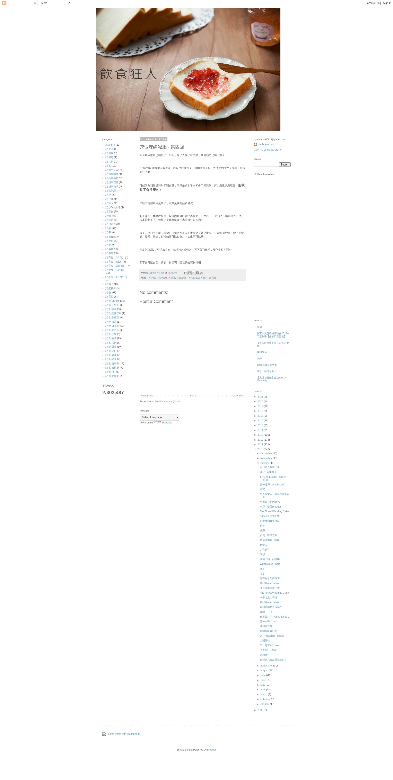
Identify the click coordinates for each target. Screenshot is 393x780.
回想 (262, 554)
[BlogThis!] (189, 273)
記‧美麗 (212, 277)
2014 (260, 430)
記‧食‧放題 (110, 321)
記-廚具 (109, 148)
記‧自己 (109, 284)
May (263, 684)
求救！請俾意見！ (267, 371)
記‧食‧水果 (110, 334)
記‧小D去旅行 (112, 207)
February (265, 699)
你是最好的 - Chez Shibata (274, 616)
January (265, 704)
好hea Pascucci (268, 621)
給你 (262, 525)
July (262, 675)
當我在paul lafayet (270, 583)
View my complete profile (268, 149)
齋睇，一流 (266, 611)
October (265, 463)
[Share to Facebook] (197, 273)
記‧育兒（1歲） (113, 261)
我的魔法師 (266, 626)
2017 (260, 415)
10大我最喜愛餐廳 (267, 365)
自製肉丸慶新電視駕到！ (273, 659)
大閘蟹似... (266, 640)
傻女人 (263, 545)
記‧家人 (109, 203)
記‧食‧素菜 (110, 355)
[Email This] (186, 273)
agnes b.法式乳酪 (269, 516)
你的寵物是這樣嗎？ (271, 607)
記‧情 (108, 215)
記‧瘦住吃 (110, 236)
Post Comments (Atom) (167, 401)
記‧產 (108, 232)
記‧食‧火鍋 (110, 342)
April (263, 689)
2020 (260, 401)
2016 (260, 420)
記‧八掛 (109, 161)
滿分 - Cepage (268, 471)
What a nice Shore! (270, 564)
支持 (259, 358)
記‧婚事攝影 (111, 178)
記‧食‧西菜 (110, 367)
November (266, 458)
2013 (260, 434)
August (264, 670)
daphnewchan (266, 144)
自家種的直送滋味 (270, 521)
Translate (167, 422)
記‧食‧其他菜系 (113, 313)
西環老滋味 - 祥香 (269, 540)
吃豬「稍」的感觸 (270, 559)
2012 (260, 439)
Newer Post (147, 395)
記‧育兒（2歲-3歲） (116, 265)
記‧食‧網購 (110, 359)
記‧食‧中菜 (110, 309)
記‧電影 (109, 296)
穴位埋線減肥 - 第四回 (272, 635)
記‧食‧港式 (110, 338)
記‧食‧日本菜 (112, 325)
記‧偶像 (109, 153)
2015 (260, 425)
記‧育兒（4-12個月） (116, 277)
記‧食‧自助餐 (112, 363)
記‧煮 (108, 228)
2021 (260, 396)
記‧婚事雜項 (111, 186)
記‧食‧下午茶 (112, 305)
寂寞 (262, 489)
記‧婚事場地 (111, 174)
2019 (260, 406)
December (266, 453)
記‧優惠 (109, 157)
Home (193, 395)
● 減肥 (172, 277)
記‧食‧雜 (109, 371)
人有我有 (265, 549)
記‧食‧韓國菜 (112, 376)
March (264, 694)
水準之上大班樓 (268, 597)
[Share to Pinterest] (201, 273)
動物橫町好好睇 (268, 631)
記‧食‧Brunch (112, 300)
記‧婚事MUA (112, 169)
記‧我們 (109, 219)
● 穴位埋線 (194, 277)
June (263, 680)
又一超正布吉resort (270, 645)
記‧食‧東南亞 (112, 330)
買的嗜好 (265, 655)
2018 (260, 411)
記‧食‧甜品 (110, 346)
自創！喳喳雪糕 (268, 535)
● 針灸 (204, 277)
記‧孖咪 (109, 199)
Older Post (238, 395)
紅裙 (259, 327)
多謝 (262, 530)
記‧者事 (109, 253)
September (266, 665)
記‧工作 (109, 211)
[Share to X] (193, 273)
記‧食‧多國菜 (112, 317)
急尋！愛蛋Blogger (270, 506)
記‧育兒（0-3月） (114, 257)
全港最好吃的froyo (270, 501)
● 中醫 (152, 277)
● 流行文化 (161, 277)
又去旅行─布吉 (268, 650)
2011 (260, 444)
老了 (262, 568)
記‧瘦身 (109, 240)
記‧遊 (108, 292)
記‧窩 (108, 244)
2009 (260, 710)
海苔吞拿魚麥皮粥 (270, 578)
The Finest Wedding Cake (274, 511)
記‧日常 (109, 224)
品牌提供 (110, 144)
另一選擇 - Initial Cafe (272, 484)
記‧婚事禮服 (111, 182)
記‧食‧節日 (110, 351)
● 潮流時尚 (181, 277)
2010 (260, 449)
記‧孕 (108, 195)
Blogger (211, 749)
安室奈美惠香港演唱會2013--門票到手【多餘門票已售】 (273, 335)
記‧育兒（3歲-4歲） (116, 270)
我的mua (262, 352)
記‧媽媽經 (110, 190)
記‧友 (108, 165)
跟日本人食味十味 (270, 467)
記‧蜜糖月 (110, 288)
